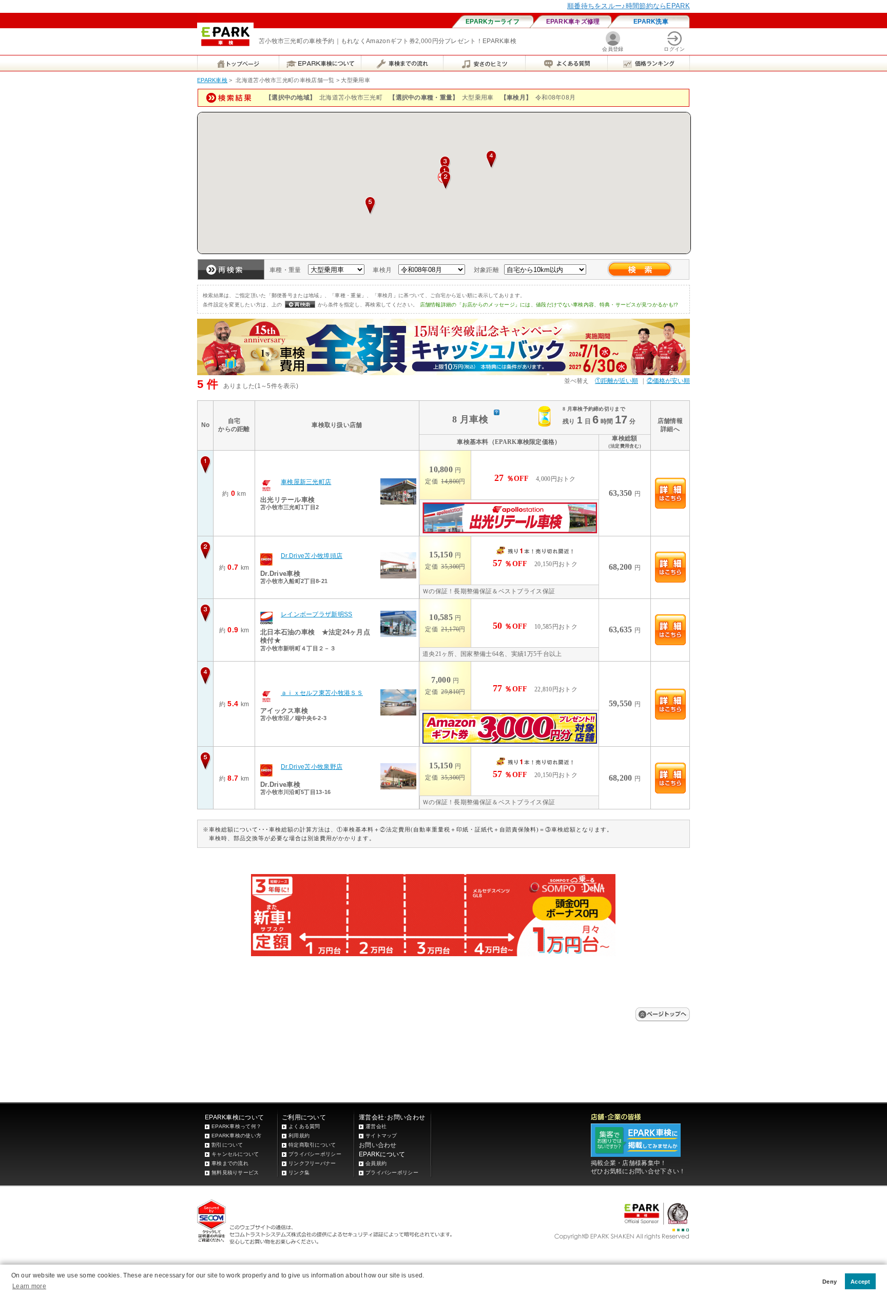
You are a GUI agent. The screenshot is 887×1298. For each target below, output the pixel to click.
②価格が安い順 (668, 380)
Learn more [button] (29, 1286)
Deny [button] (829, 1281)
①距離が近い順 (616, 380)
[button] (445, 180)
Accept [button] (861, 1281)
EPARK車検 (212, 80)
